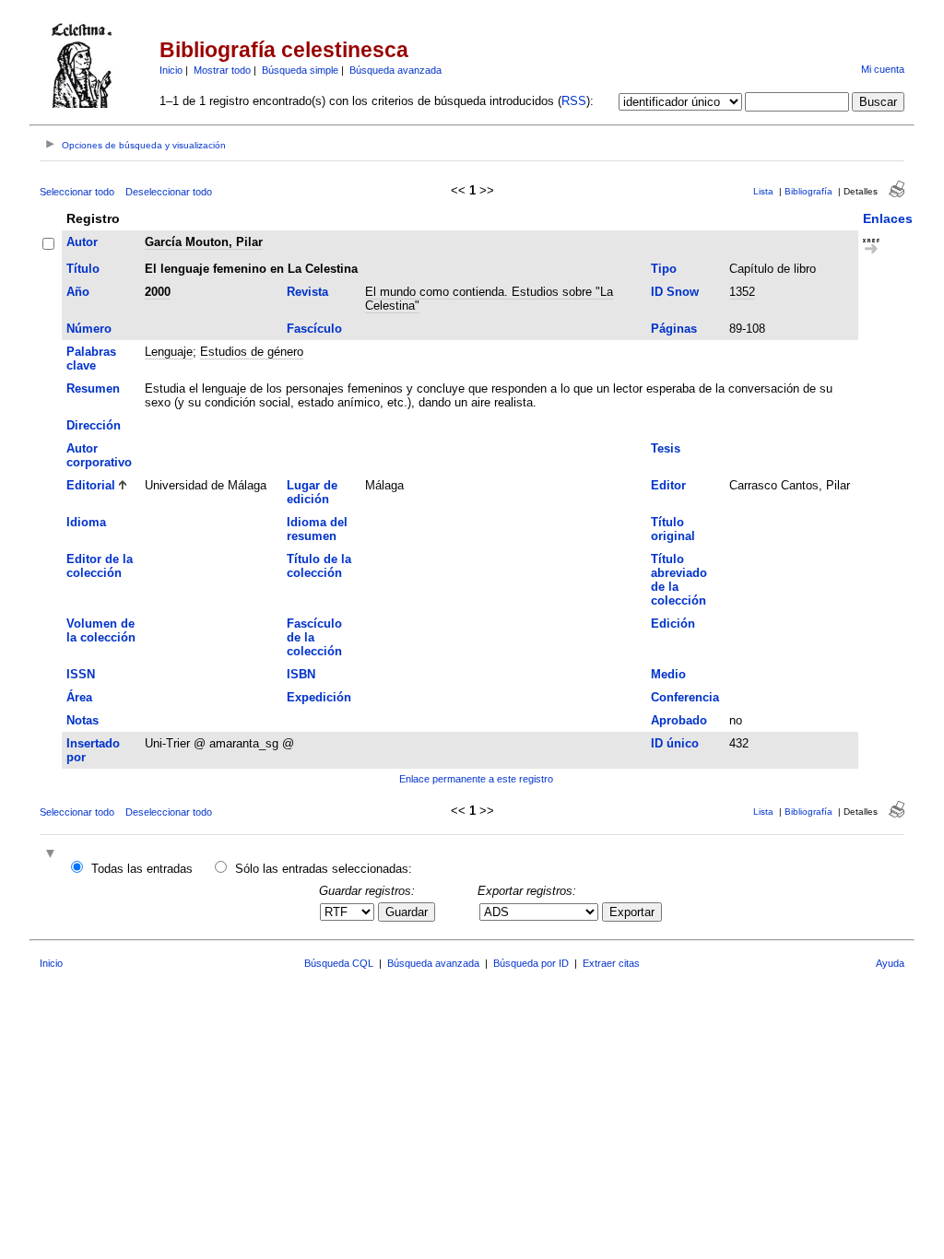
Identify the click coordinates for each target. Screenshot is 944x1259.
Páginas (674, 328)
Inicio (171, 70)
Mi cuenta (882, 69)
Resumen (93, 388)
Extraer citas (611, 963)
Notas (82, 720)
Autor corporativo (99, 455)
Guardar (406, 912)
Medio (668, 674)
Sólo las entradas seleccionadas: (323, 869)
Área (79, 697)
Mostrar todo (222, 70)
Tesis (665, 448)
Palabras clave (91, 358)
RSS (573, 101)
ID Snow (675, 292)
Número (89, 328)
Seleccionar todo (77, 191)
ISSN (80, 674)
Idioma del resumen (317, 529)
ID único (675, 743)
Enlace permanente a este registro (476, 778)
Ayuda (890, 963)
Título (83, 269)
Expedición (319, 697)
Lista (763, 191)
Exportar (632, 912)
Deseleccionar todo (168, 191)
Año (77, 292)
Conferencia (685, 697)
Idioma (86, 522)
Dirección (93, 425)
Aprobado (679, 720)
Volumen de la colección (101, 630)
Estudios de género (251, 352)
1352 (742, 292)
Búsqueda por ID (531, 963)
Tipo (664, 269)
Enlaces (888, 218)
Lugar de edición (312, 492)
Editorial (90, 485)
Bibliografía (808, 191)
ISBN (301, 674)
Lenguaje (169, 352)
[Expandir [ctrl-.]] (52, 855)
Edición (673, 623)
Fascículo (314, 328)
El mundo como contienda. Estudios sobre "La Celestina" (489, 298)
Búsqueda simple (300, 70)
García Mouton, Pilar (204, 242)
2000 (158, 292)
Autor (82, 242)
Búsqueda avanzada (395, 70)
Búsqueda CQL (338, 963)
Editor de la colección (99, 566)
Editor (668, 485)
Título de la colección (319, 566)
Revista (307, 292)
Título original (673, 529)
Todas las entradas (142, 869)
